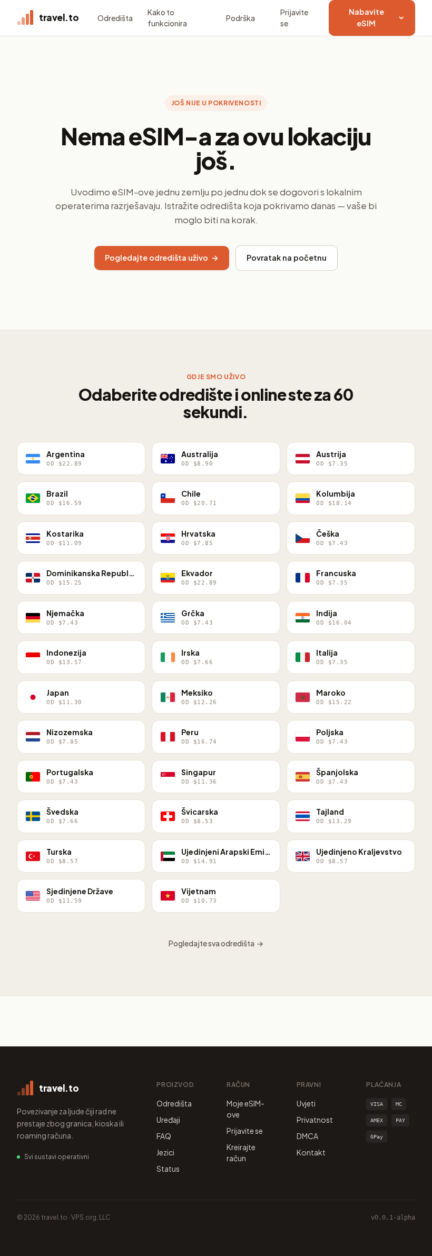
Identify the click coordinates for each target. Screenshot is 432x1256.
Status (168, 1168)
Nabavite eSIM (366, 17)
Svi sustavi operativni (56, 1157)
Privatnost (315, 1119)
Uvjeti (306, 1103)
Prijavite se (294, 17)
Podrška (240, 18)
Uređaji (168, 1119)
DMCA (307, 1136)
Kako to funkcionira (167, 17)
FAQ (163, 1136)
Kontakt (311, 1152)
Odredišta (115, 18)
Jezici (165, 1152)
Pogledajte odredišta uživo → (162, 257)
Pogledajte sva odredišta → (216, 943)
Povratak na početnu (287, 257)
